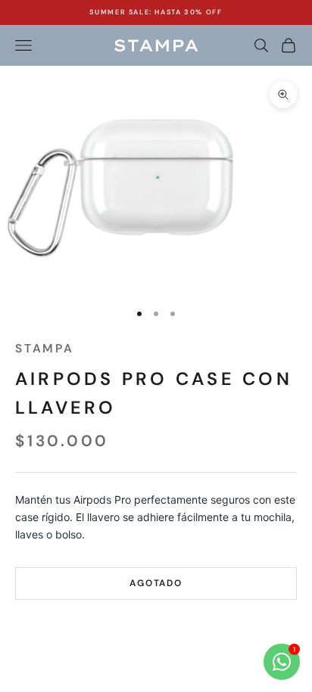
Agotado (156, 583)
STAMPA (44, 348)
